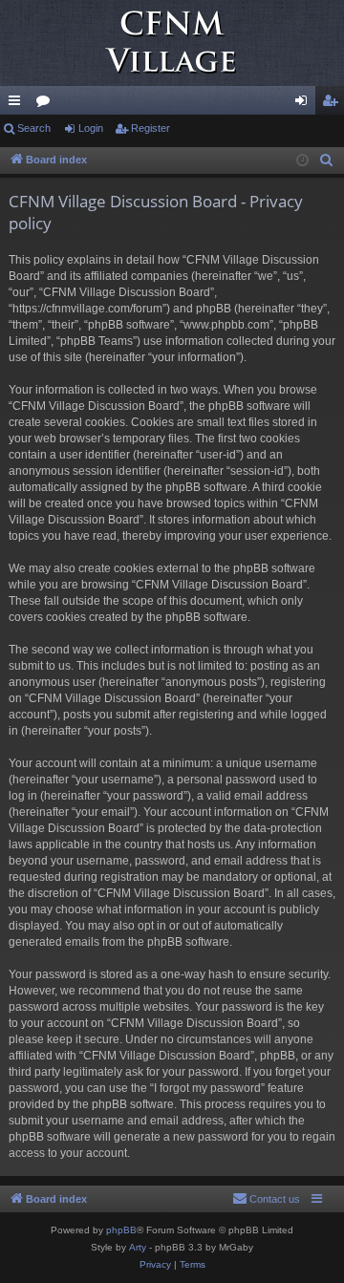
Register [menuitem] (333, 104)
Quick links (18, 104)
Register (150, 128)
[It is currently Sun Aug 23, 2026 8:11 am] (302, 161)
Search (34, 128)
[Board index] (172, 43)
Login (90, 128)
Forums (46, 104)
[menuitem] (326, 160)
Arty (137, 1247)
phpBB (121, 1230)
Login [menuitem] (304, 104)
